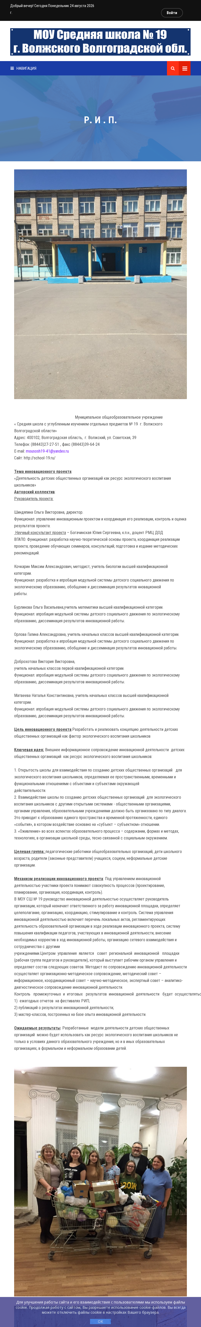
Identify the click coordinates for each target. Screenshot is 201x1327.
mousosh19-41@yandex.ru (47, 451)
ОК (100, 1321)
